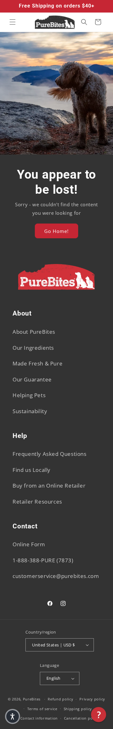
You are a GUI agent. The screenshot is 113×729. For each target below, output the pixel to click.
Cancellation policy (81, 718)
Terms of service (42, 708)
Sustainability (30, 411)
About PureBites (34, 331)
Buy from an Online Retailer (49, 485)
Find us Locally (32, 469)
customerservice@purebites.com (56, 576)
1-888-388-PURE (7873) (43, 560)
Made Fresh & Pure (37, 363)
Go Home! (56, 231)
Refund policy (60, 699)
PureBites (31, 699)
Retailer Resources (37, 501)
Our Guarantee (32, 379)
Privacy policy (92, 699)
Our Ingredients (33, 347)
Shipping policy (78, 708)
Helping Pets (29, 395)
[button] (12, 22)
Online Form (29, 544)
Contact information (39, 718)
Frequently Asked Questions (50, 453)
